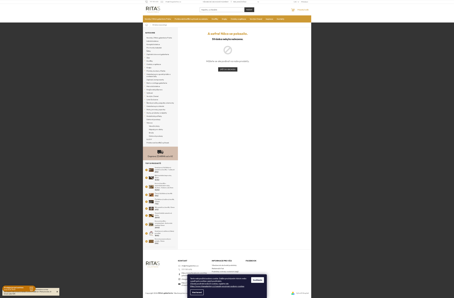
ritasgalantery (187, 279)
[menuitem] (158, 19)
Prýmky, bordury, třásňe (155, 71)
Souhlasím (257, 280)
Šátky (148, 51)
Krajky (148, 67)
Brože (151, 133)
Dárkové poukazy (153, 119)
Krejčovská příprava (154, 89)
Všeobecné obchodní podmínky (216, 2)
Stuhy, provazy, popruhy (155, 109)
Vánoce (149, 123)
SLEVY (149, 139)
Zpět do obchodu (227, 69)
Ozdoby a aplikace (153, 64)
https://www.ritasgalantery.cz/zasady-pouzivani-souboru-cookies (217, 286)
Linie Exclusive (152, 99)
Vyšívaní (149, 93)
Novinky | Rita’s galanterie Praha (159, 38)
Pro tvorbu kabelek (154, 48)
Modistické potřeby (154, 116)
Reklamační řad (239, 2)
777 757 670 (186, 269)
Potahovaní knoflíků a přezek (157, 143)
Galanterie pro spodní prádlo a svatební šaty (158, 75)
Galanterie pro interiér (155, 106)
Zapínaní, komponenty (155, 80)
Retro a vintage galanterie (156, 83)
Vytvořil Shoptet (302, 293)
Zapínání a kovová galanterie (157, 54)
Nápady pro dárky (156, 129)
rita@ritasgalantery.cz (189, 266)
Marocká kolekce (153, 86)
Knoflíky (149, 61)
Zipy (148, 57)
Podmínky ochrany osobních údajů (225, 271)
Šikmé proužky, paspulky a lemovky (160, 103)
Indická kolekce (152, 41)
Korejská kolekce (153, 44)
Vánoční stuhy (154, 126)
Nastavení (197, 292)
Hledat (249, 10)
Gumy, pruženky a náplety (156, 113)
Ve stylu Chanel (152, 96)
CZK (295, 2)
